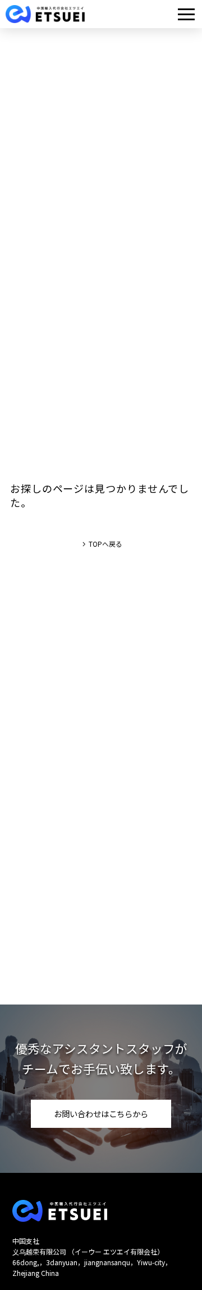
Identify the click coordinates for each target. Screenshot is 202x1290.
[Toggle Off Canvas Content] (186, 14)
